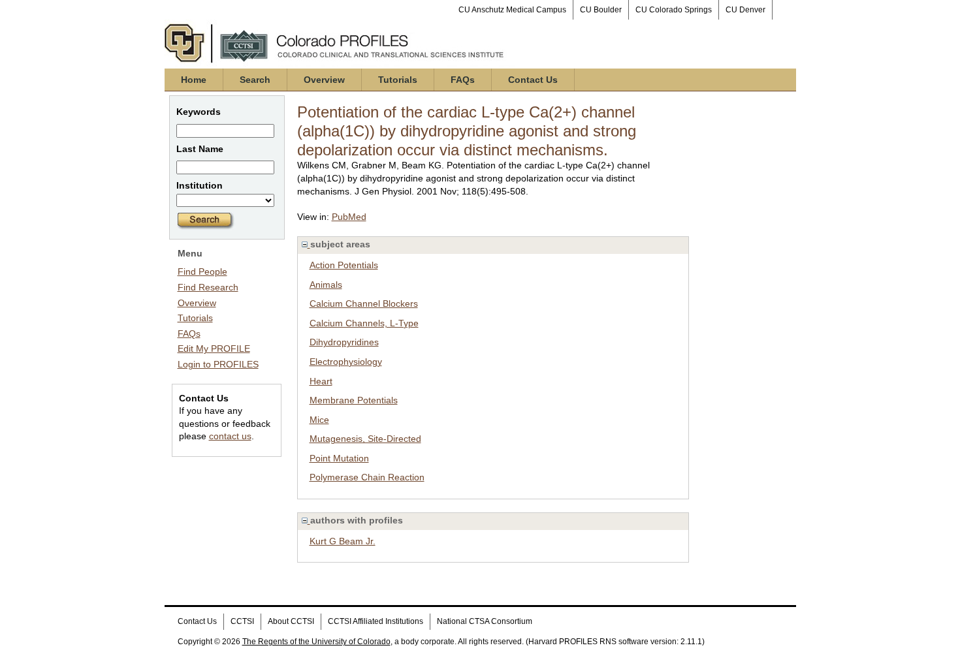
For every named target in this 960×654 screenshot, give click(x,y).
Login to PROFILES (218, 364)
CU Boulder (601, 9)
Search (255, 79)
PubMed (349, 216)
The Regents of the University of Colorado (316, 641)
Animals (326, 284)
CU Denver (745, 9)
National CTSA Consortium (484, 621)
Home (193, 79)
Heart (321, 381)
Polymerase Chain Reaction (367, 477)
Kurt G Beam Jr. (343, 541)
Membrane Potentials (354, 400)
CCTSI (242, 621)
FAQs (463, 79)
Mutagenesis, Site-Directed (365, 438)
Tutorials (397, 79)
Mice (319, 419)
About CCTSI (291, 621)
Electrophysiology (346, 361)
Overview (324, 79)
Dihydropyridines (344, 342)
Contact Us (533, 79)
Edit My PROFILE (214, 348)
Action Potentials (344, 265)
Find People (202, 271)
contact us (230, 436)
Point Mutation (339, 458)
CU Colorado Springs (673, 9)
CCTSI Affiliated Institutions (375, 621)
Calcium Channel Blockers (364, 303)
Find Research (208, 287)
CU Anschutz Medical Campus (512, 9)
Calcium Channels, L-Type (364, 323)
